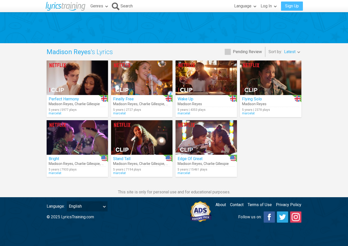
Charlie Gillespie (87, 104)
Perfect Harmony (64, 99)
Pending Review (247, 51)
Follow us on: (250, 216)
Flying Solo (252, 99)
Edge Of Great (190, 158)
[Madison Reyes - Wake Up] (206, 77)
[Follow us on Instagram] (295, 217)
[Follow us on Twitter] (282, 217)
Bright (54, 158)
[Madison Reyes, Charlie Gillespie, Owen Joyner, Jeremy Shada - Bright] (77, 137)
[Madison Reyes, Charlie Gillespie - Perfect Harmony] (77, 77)
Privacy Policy (288, 204)
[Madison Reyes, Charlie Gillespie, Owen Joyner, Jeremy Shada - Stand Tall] (141, 137)
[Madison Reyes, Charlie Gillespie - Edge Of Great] (206, 137)
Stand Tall (121, 158)
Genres (96, 6)
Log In (266, 6)
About (221, 204)
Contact (237, 204)
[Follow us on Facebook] (269, 217)
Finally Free (123, 99)
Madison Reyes (61, 104)
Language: (56, 206)
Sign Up (292, 6)
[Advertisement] (174, 27)
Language (242, 6)
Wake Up (185, 99)
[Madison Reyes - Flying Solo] (270, 77)
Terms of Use (260, 204)
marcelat (55, 113)
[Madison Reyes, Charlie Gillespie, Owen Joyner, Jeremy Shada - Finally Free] (141, 77)
